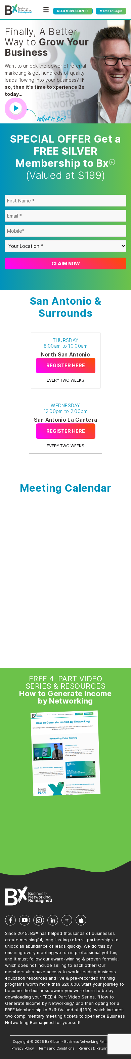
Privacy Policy (22, 1048)
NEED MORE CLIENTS (72, 11)
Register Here (65, 365)
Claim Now (65, 263)
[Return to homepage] (18, 9)
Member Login (111, 11)
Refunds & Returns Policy (99, 1048)
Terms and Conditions (56, 1048)
